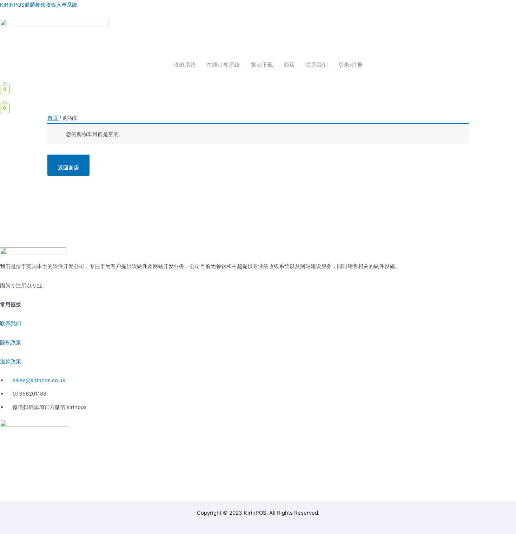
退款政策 (10, 361)
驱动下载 (262, 64)
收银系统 (184, 64)
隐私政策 (10, 342)
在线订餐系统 (223, 64)
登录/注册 (350, 64)
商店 (289, 64)
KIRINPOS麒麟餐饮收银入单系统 (38, 4)
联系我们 (316, 64)
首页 (52, 118)
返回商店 (68, 167)
